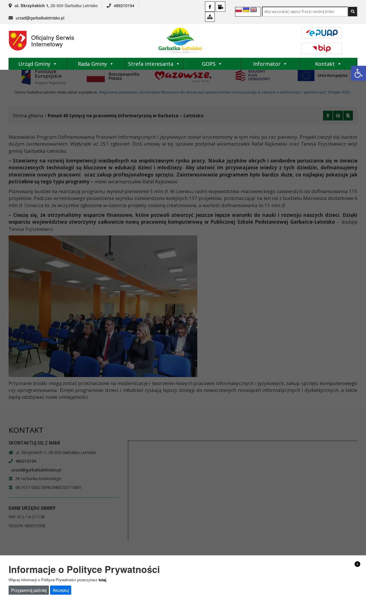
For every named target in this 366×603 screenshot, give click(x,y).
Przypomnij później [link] (29, 590)
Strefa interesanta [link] (150, 63)
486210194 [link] (124, 5)
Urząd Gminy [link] (34, 63)
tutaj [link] (102, 579)
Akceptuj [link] (61, 590)
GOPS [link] (209, 63)
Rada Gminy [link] (92, 63)
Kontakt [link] (325, 63)
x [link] (358, 563)
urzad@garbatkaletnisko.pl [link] (40, 18)
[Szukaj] (352, 12)
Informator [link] (267, 63)
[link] (358, 73)
